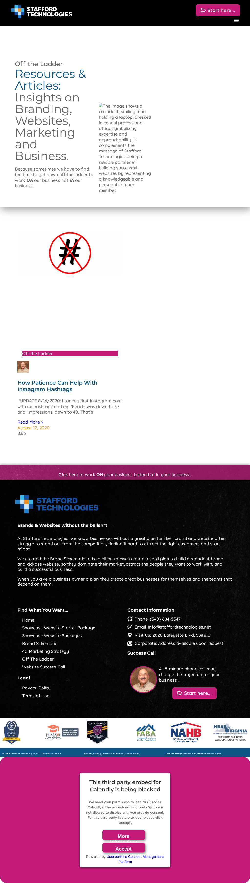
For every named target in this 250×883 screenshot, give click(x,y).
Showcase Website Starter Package (58, 628)
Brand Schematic (39, 643)
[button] (236, 20)
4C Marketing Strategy (45, 651)
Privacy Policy (36, 688)
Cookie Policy (132, 753)
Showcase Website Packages (52, 635)
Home (28, 620)
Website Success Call (43, 667)
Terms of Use (35, 696)
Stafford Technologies (209, 753)
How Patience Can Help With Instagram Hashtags (57, 386)
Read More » (30, 422)
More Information (123, 836)
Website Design (174, 753)
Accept (123, 848)
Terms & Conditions (112, 753)
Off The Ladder (38, 659)
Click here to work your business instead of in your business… (125, 474)
